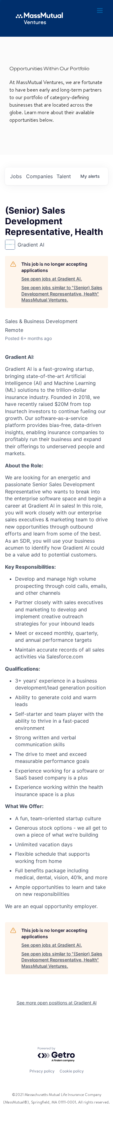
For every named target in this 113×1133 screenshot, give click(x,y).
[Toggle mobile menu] (100, 10)
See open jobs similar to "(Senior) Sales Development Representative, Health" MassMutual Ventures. (61, 293)
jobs (16, 176)
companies (39, 176)
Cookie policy (72, 1071)
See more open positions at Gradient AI (57, 1002)
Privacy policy (42, 1071)
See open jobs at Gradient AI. (51, 278)
